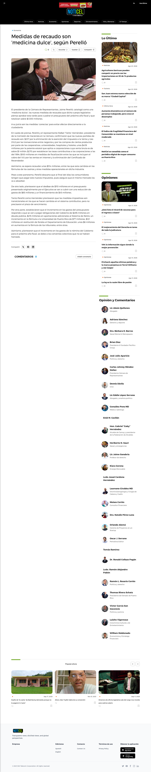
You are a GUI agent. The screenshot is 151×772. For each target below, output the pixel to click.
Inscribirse (143, 3)
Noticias (41, 21)
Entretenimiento (92, 21)
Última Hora (28, 21)
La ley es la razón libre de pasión (117, 282)
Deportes (77, 21)
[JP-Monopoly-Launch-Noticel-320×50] (75, 5)
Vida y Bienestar (108, 21)
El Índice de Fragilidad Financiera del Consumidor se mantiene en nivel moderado (119, 134)
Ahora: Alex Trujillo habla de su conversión (26, 700)
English (58, 752)
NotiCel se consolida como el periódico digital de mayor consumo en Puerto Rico (118, 154)
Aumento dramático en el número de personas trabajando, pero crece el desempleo (119, 114)
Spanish (58, 748)
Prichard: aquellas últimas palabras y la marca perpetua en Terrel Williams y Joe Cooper (119, 265)
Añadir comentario (84, 257)
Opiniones (65, 21)
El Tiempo (123, 21)
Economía (52, 21)
